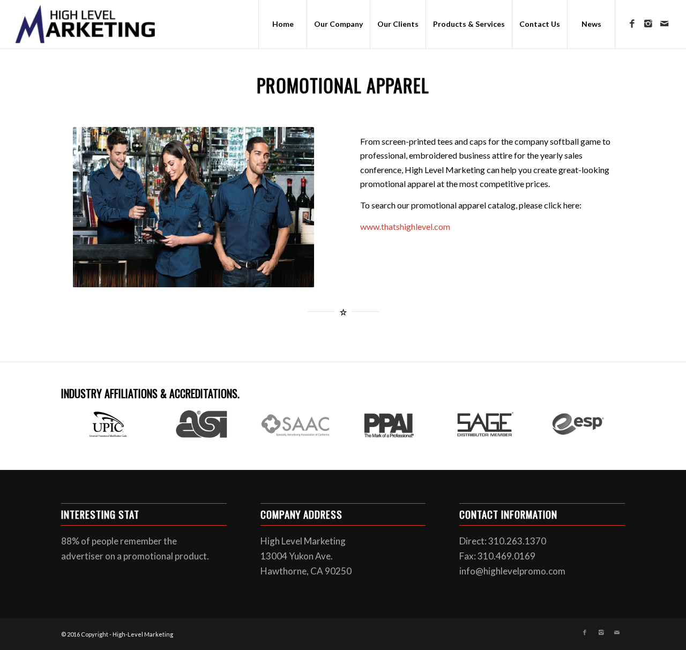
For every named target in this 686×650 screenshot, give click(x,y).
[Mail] (664, 24)
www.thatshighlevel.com (405, 226)
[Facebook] (632, 24)
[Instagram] (648, 24)
